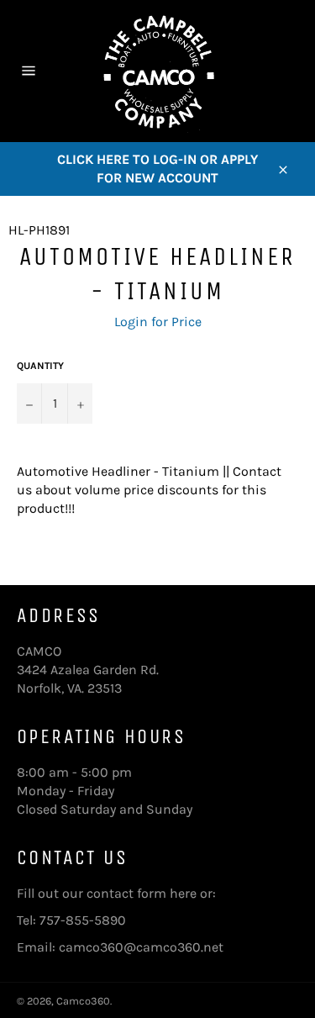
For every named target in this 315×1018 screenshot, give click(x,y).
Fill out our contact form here (107, 893)
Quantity (40, 366)
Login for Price (158, 322)
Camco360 (83, 1000)
